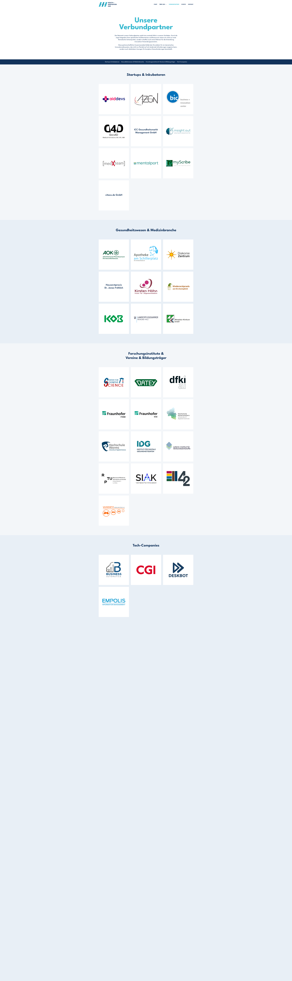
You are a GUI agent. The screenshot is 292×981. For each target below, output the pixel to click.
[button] (114, 99)
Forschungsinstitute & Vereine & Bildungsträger (160, 62)
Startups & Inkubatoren (112, 62)
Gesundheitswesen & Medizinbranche (132, 62)
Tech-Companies (182, 62)
